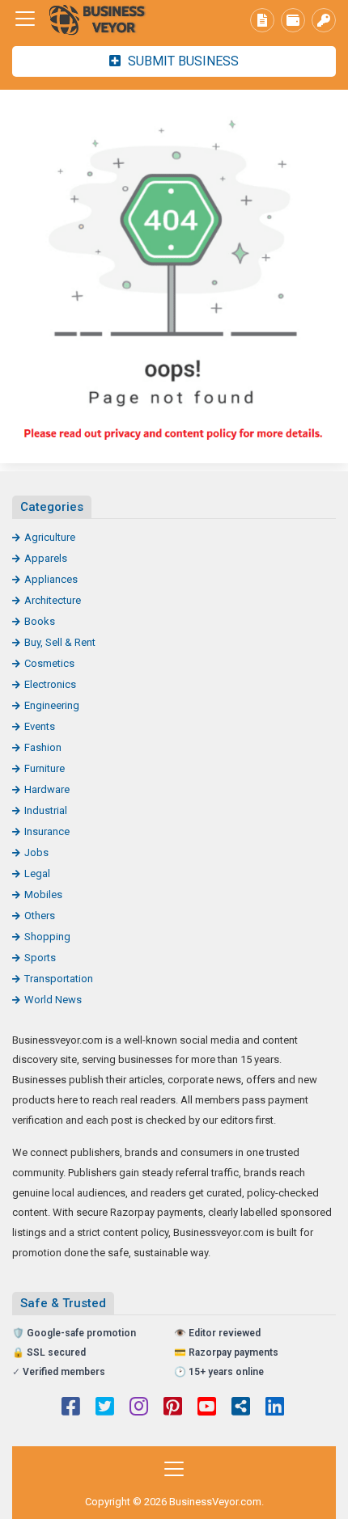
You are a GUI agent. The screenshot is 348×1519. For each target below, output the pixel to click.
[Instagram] (138, 1408)
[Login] (324, 20)
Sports (40, 957)
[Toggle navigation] (25, 18)
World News (53, 1000)
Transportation (58, 979)
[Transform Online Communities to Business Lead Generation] (101, 19)
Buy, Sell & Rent (59, 642)
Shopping (47, 936)
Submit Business (182, 61)
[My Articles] (262, 20)
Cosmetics (49, 663)
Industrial (45, 810)
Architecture (52, 600)
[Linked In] (274, 1408)
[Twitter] (104, 1408)
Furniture (44, 768)
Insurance (47, 831)
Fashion (43, 747)
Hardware (47, 789)
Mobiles (43, 894)
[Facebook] (71, 1408)
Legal (37, 873)
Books (39, 621)
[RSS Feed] (240, 1408)
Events (39, 726)
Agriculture (49, 537)
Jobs (36, 852)
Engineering (51, 705)
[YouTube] (206, 1408)
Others (39, 915)
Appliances (51, 579)
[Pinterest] (172, 1408)
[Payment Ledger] (293, 20)
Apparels (45, 558)
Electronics (50, 684)
